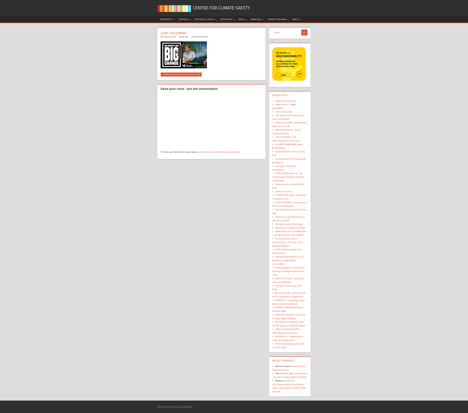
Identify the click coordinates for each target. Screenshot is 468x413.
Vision (241, 19)
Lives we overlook (283, 111)
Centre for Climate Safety (221, 7)
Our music (183, 19)
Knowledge (255, 19)
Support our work (277, 19)
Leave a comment (201, 37)
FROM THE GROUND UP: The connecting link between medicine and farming (288, 177)
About (295, 19)
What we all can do (204, 19)
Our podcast (166, 19)
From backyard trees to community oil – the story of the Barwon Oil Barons (287, 242)
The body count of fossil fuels (289, 224)
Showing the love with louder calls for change (181, 75)
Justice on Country (283, 191)
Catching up (226, 19)
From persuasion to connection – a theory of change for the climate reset (289, 271)
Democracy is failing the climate (290, 227)
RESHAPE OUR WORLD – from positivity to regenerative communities (288, 260)
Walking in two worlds (285, 100)
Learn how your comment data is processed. (219, 152)
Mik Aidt (185, 37)
